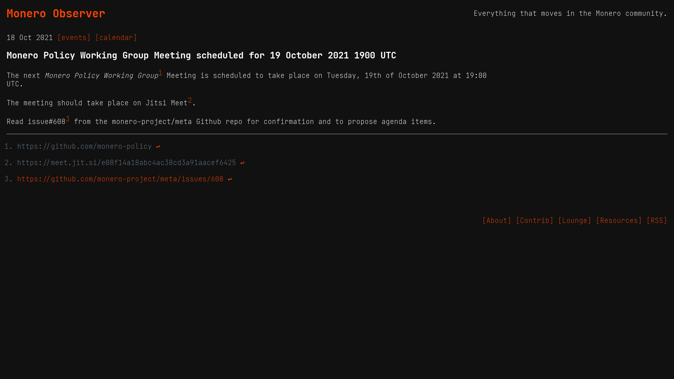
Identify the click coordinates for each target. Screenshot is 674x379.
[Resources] (619, 220)
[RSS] (656, 220)
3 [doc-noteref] (68, 119)
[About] (497, 220)
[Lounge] (575, 220)
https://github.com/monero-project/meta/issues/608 (120, 179)
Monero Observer (56, 13)
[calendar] (116, 37)
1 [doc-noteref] (160, 73)
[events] (74, 37)
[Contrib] (535, 220)
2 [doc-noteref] (190, 100)
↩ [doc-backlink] (158, 146)
